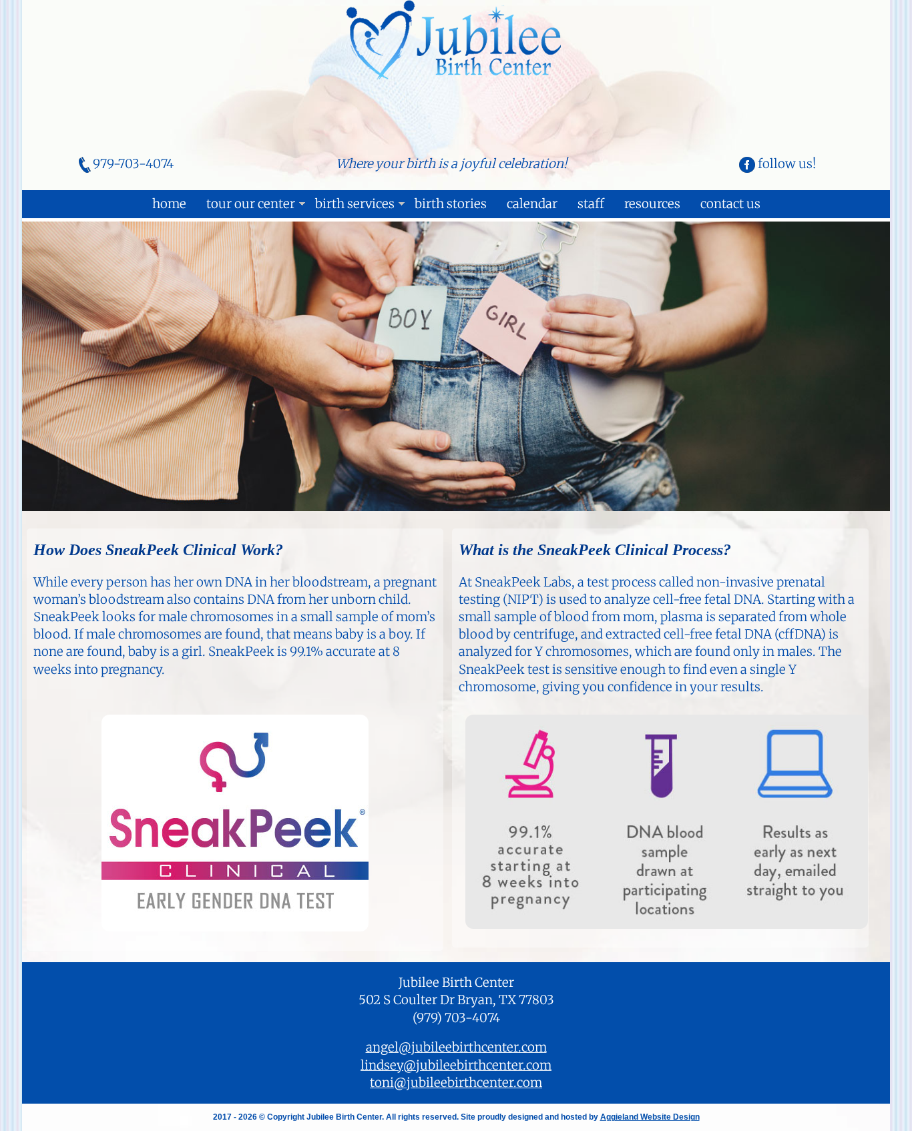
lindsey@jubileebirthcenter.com (456, 1065)
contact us (730, 204)
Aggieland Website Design (650, 1117)
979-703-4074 (133, 163)
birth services (355, 204)
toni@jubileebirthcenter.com (456, 1082)
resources (652, 204)
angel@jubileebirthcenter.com (456, 1047)
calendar (532, 204)
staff (591, 204)
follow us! (785, 163)
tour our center (250, 204)
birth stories (451, 204)
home (169, 204)
